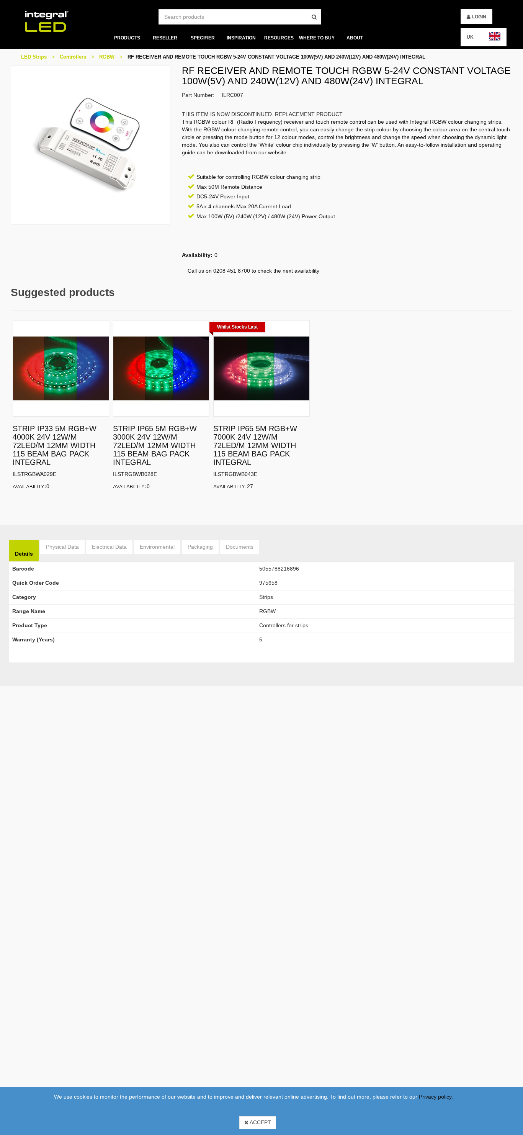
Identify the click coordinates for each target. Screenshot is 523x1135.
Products (127, 38)
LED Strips (34, 57)
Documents (239, 547)
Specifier (203, 38)
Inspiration (240, 38)
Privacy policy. (436, 1097)
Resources (279, 38)
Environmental (157, 547)
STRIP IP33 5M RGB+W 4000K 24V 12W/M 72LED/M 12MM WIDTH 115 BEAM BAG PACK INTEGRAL (54, 445)
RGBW (106, 57)
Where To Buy (317, 38)
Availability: (29, 486)
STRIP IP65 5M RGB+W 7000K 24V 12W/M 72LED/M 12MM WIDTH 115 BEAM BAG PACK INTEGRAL (255, 445)
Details (24, 554)
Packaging (200, 547)
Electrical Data (109, 547)
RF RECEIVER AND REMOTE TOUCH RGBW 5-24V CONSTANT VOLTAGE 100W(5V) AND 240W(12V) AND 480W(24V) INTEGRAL (276, 57)
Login (479, 17)
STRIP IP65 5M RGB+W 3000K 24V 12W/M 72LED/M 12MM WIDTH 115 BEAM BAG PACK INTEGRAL (155, 445)
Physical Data (62, 547)
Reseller (165, 38)
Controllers (73, 57)
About (354, 38)
